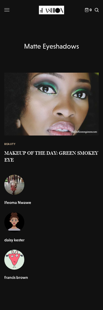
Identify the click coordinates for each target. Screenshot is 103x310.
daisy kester (14, 240)
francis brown (16, 277)
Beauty (9, 144)
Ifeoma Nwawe (17, 202)
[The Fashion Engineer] (51, 10)
